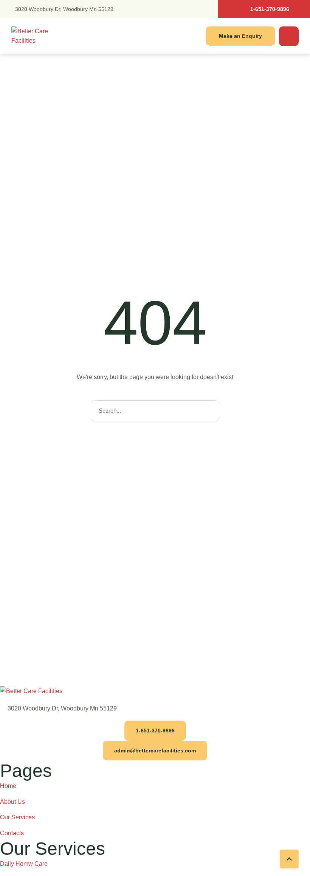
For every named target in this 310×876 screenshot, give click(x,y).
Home (8, 786)
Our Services (17, 817)
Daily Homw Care (24, 864)
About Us (12, 802)
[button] (264, 9)
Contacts (12, 833)
